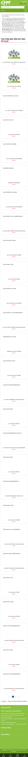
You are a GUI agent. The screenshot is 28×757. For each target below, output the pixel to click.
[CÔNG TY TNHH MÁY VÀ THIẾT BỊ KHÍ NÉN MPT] (6, 3)
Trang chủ (3, 10)
